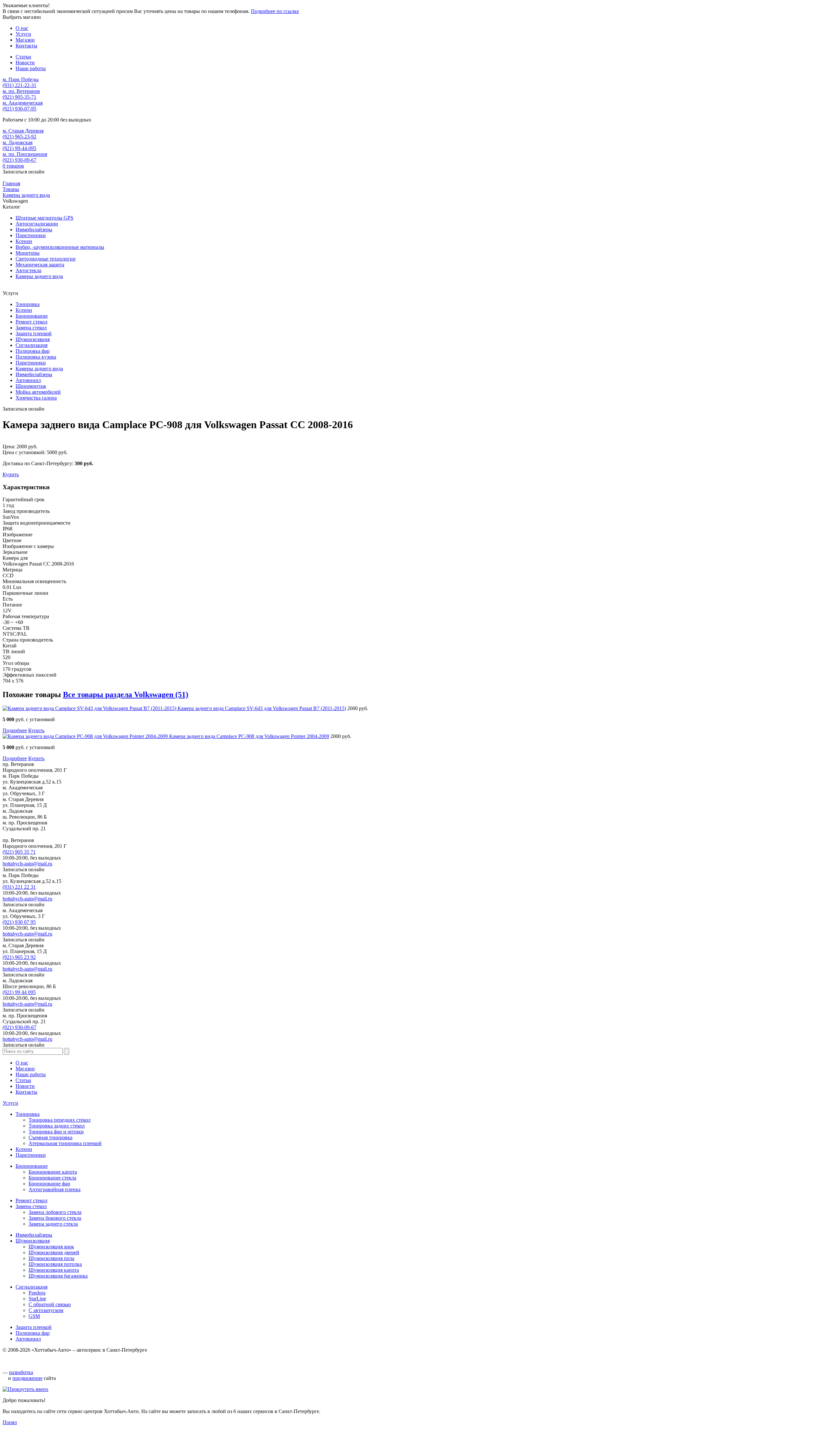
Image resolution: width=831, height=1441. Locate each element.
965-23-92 (19, 136)
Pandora (37, 1292)
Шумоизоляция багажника (58, 1276)
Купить (11, 474)
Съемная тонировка (50, 1137)
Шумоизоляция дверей (54, 1252)
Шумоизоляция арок (51, 1246)
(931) (19, 887)
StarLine (37, 1298)
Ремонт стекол (31, 322)
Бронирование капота (53, 1172)
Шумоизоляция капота (54, 1270)
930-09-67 (19, 160)
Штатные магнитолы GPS (44, 218)
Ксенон (24, 241)
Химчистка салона (36, 398)
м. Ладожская (17, 142)
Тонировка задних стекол (57, 1126)
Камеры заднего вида (39, 276)
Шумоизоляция (33, 339)
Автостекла (28, 270)
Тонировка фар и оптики (56, 1131)
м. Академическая (23, 103)
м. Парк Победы (21, 79)
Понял (10, 1422)
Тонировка (28, 304)
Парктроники (31, 235)
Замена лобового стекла (55, 1212)
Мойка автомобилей (38, 392)
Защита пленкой (34, 333)
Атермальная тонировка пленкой (65, 1143)
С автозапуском (46, 1310)
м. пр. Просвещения (25, 154)
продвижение (27, 1378)
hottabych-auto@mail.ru (27, 863)
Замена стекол (31, 327)
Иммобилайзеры (34, 229)
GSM (34, 1316)
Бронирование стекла (52, 1177)
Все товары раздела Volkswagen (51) (125, 694)
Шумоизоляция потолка (55, 1264)
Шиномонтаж (31, 386)
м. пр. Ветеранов (21, 91)
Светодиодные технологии (46, 258)
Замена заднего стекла (53, 1224)
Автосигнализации (37, 223)
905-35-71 (19, 97)
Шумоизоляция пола (51, 1258)
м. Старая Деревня (23, 131)
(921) (19, 852)
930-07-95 (19, 108)
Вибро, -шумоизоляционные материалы (60, 247)
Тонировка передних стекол (60, 1120)
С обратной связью (50, 1304)
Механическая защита (40, 264)
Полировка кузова (36, 357)
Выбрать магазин (22, 17)
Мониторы (28, 253)
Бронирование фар (49, 1183)
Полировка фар (33, 351)
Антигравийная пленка (55, 1189)
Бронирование (32, 316)
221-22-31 (19, 85)
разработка (21, 1372)
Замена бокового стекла (55, 1218)
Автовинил (28, 380)
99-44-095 (19, 148)
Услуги (10, 1103)
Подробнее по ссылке (275, 11)
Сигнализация (31, 345)
